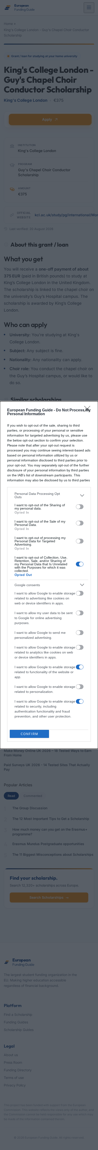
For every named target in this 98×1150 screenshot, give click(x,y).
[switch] (79, 506)
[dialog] (49, 575)
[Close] (88, 410)
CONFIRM (29, 734)
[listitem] (49, 495)
